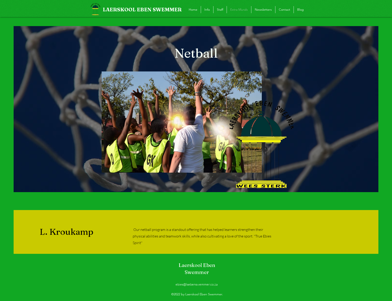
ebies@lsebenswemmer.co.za (197, 284)
